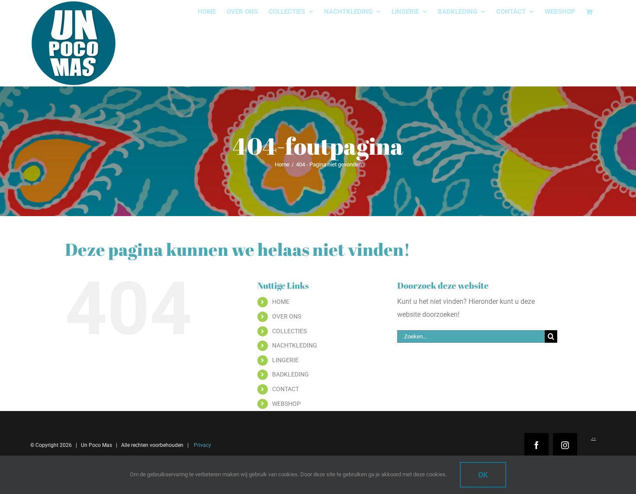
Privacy (202, 445)
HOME (280, 301)
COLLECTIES (289, 331)
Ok (483, 475)
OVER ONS (286, 316)
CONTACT (285, 389)
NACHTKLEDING (294, 345)
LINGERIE (285, 360)
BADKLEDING (290, 374)
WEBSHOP (286, 403)
